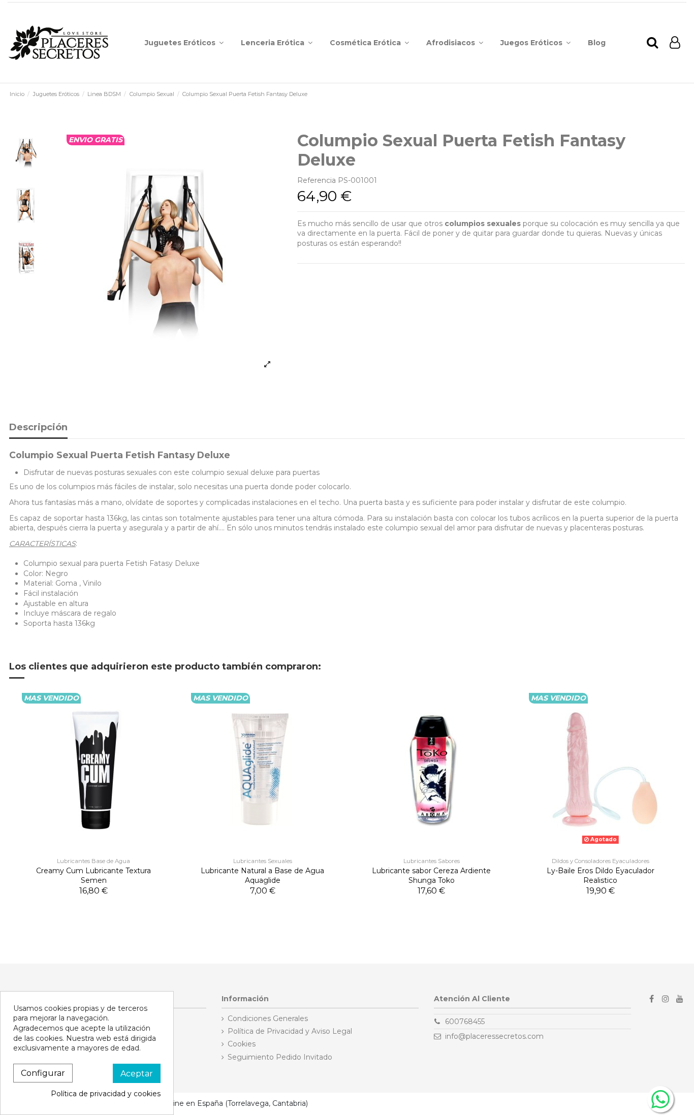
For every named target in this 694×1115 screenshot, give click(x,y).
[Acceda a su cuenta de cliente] (675, 43)
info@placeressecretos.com (494, 1036)
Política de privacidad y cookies (106, 1093)
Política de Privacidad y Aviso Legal (290, 1031)
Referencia (316, 180)
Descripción (38, 428)
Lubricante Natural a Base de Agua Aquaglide (262, 875)
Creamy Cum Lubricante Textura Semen (93, 875)
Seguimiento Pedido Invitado (280, 1057)
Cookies (242, 1043)
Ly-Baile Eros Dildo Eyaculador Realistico (600, 875)
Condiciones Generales (268, 1018)
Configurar (43, 1073)
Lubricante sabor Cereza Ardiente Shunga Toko (431, 875)
